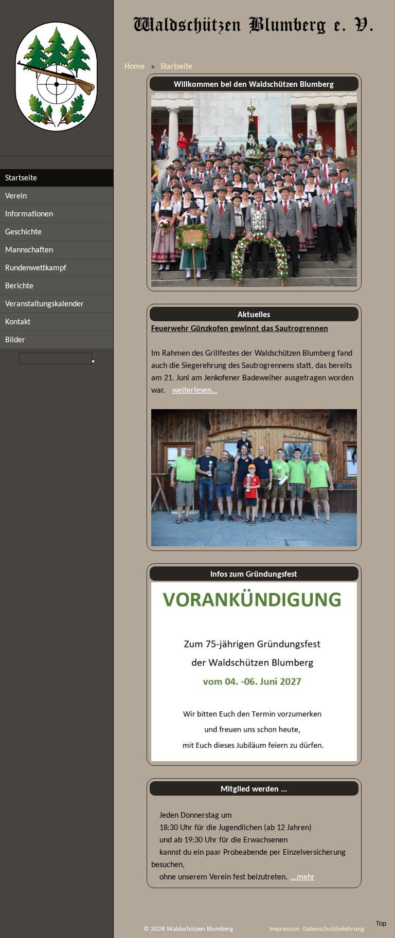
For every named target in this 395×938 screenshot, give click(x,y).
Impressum (284, 929)
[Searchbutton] (93, 361)
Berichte (19, 286)
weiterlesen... (195, 391)
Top (381, 924)
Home (134, 67)
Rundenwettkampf (35, 268)
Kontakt (17, 322)
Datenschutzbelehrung (333, 929)
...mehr (303, 877)
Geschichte (23, 232)
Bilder (15, 340)
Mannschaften (29, 250)
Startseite (21, 178)
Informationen (29, 214)
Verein (16, 196)
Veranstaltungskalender (44, 304)
